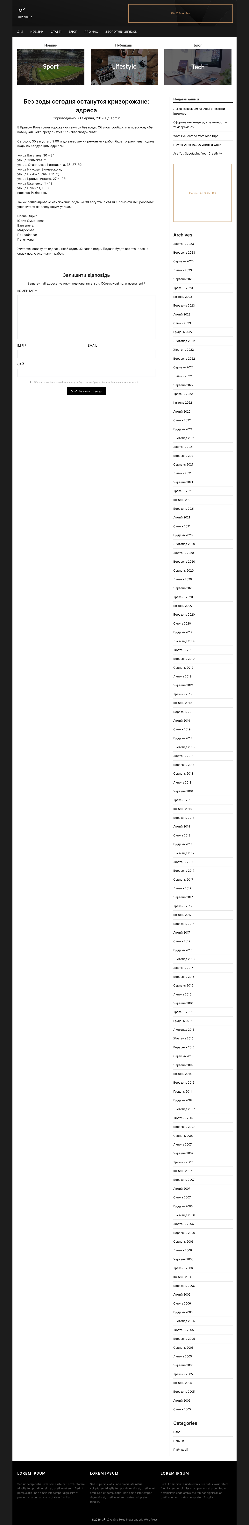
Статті (56, 31)
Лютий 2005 (181, 1400)
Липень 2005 (182, 1356)
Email (94, 345)
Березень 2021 (183, 508)
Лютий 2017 (181, 932)
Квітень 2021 (182, 500)
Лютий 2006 (181, 1294)
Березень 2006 (184, 1286)
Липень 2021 (182, 473)
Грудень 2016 (182, 950)
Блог (73, 31)
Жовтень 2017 (183, 862)
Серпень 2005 (183, 1347)
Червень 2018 (183, 791)
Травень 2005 (183, 1374)
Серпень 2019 (183, 667)
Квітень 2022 (182, 402)
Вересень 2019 (184, 659)
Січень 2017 (181, 941)
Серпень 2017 (183, 879)
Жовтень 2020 (183, 553)
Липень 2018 (182, 782)
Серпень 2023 (183, 261)
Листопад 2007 (184, 1109)
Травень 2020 (183, 597)
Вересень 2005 (184, 1339)
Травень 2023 (183, 288)
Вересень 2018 (184, 765)
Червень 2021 (183, 482)
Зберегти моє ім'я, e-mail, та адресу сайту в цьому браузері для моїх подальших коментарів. (87, 382)
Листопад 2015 (184, 1029)
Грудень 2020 (183, 535)
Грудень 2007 (183, 1100)
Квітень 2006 (182, 1277)
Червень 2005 (183, 1365)
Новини (37, 31)
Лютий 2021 (181, 517)
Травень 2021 (182, 491)
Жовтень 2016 (183, 968)
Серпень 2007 (183, 1136)
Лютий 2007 (181, 1188)
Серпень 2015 (183, 1056)
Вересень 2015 (184, 1047)
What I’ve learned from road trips (195, 136)
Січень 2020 (182, 623)
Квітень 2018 (182, 809)
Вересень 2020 (184, 561)
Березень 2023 (184, 305)
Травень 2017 (182, 906)
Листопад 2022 (184, 341)
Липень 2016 (182, 994)
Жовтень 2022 (183, 349)
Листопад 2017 (184, 853)
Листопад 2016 (184, 959)
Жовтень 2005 (183, 1330)
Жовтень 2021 (183, 447)
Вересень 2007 (184, 1127)
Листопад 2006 (184, 1215)
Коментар (27, 291)
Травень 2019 (182, 694)
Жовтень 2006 (183, 1224)
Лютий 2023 (182, 314)
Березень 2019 (183, 712)
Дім (20, 31)
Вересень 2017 (184, 870)
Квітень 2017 (182, 915)
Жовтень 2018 (183, 756)
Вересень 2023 (184, 252)
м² (21, 10)
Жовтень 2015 (183, 1038)
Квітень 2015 (182, 1074)
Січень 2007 (182, 1197)
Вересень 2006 (184, 1233)
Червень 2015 (183, 1065)
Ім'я (21, 345)
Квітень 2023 (182, 297)
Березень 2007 (184, 1180)
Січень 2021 (181, 526)
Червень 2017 (183, 897)
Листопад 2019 (184, 641)
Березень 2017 (183, 924)
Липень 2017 (182, 888)
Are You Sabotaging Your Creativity (197, 153)
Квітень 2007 (182, 1171)
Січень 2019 (181, 729)
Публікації (180, 1449)
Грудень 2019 (182, 632)
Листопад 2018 (184, 747)
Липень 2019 (182, 676)
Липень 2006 (182, 1250)
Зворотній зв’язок (121, 31)
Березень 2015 (183, 1082)
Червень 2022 (183, 385)
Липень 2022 (182, 376)
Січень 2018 (181, 835)
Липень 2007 (182, 1144)
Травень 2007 (183, 1162)
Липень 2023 (182, 270)
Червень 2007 (183, 1153)
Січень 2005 (182, 1409)
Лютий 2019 (181, 720)
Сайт (21, 364)
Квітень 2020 (182, 606)
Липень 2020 (182, 579)
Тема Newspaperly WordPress (138, 1519)
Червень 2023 (183, 279)
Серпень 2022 (183, 367)
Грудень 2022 (183, 332)
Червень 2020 (183, 588)
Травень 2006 (183, 1268)
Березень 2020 (184, 614)
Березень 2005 (184, 1391)
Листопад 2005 (184, 1321)
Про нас (91, 31)
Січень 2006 (182, 1303)
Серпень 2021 (183, 464)
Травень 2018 (182, 800)
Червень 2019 (183, 685)
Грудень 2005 (183, 1312)
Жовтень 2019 (183, 650)
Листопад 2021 (184, 438)
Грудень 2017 (182, 844)
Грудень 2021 (182, 429)
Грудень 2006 (183, 1206)
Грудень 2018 (182, 738)
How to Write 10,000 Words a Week (197, 145)
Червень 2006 (183, 1259)
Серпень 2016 (183, 985)
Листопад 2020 (184, 544)
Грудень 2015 (182, 1021)
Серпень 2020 (183, 570)
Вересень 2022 (184, 358)
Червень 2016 (183, 1003)
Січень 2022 (182, 420)
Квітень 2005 (182, 1383)
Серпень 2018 (183, 773)
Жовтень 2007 (183, 1118)
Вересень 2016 (184, 977)
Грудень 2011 (182, 1091)
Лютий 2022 (181, 411)
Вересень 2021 (184, 456)
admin (115, 118)
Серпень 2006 (183, 1241)
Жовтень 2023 (183, 244)
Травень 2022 (183, 394)
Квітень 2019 (182, 703)
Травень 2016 (182, 1012)
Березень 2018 (183, 818)
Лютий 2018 (181, 826)
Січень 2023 (182, 323)
